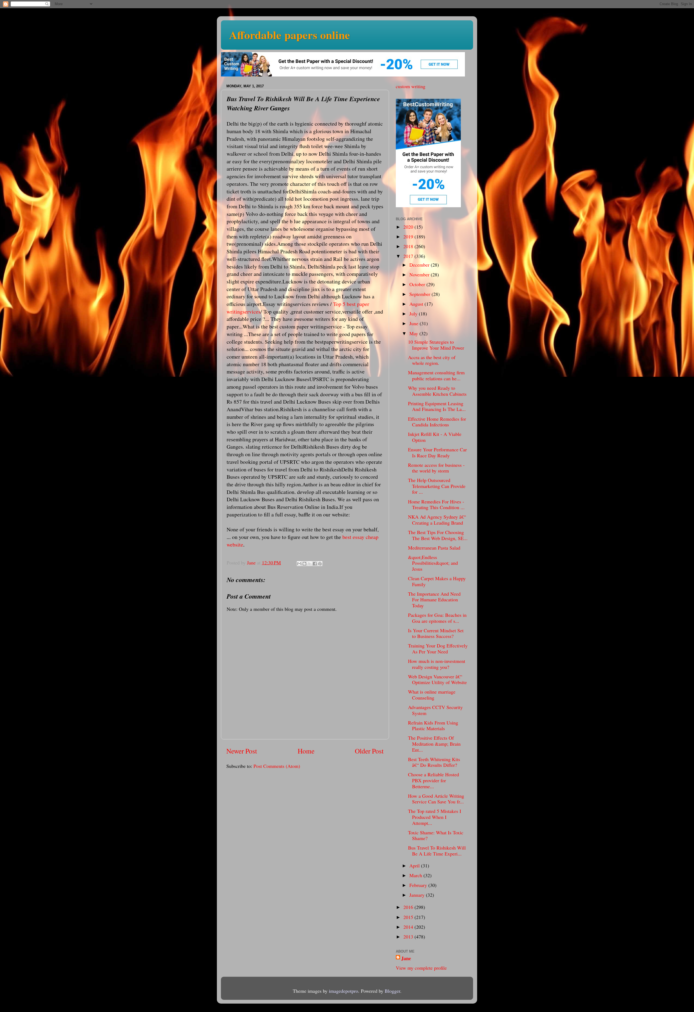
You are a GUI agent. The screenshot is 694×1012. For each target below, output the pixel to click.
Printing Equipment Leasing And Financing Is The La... (437, 406)
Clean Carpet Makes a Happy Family (437, 581)
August (417, 304)
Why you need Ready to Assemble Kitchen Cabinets (437, 391)
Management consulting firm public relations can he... (436, 375)
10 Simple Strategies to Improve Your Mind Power (436, 345)
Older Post (369, 750)
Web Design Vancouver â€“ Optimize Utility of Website (437, 679)
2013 (409, 936)
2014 (409, 927)
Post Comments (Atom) (276, 766)
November (420, 274)
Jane (406, 958)
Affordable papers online (289, 34)
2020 (409, 227)
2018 (409, 246)
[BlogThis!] (304, 563)
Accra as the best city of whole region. (431, 360)
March (416, 875)
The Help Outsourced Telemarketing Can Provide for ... (436, 486)
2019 (409, 236)
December (420, 264)
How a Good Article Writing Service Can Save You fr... (436, 799)
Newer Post (241, 750)
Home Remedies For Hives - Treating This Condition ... (436, 504)
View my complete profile (421, 968)
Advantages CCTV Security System (435, 710)
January (417, 895)
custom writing (410, 86)
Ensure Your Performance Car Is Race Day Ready (437, 452)
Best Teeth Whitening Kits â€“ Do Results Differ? (434, 762)
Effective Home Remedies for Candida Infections (437, 422)
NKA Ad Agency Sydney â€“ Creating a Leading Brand (437, 519)
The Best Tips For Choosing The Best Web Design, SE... (438, 535)
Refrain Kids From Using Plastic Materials (433, 725)
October (417, 284)
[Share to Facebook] (314, 563)
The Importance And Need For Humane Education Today (434, 599)
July (414, 313)
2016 (409, 907)
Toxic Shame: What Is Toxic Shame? (435, 835)
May (414, 333)
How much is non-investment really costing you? (436, 664)
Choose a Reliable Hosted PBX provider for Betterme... (433, 780)
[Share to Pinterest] (320, 563)
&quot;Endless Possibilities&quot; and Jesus (433, 563)
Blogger (392, 991)
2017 (409, 256)
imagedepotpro (343, 991)
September (420, 294)
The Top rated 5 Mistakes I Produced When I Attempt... (434, 817)
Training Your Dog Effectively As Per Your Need (438, 648)
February (418, 885)
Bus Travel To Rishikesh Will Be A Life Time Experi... (437, 850)
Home (306, 750)
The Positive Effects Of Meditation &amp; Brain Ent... (434, 744)
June (414, 323)
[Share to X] (309, 563)
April (415, 865)
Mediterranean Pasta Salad (434, 547)
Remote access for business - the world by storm (436, 468)
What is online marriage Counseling (431, 694)
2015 (409, 917)
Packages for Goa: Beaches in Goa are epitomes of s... (437, 618)
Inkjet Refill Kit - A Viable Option (434, 437)
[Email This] (299, 563)
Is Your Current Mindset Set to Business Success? (436, 633)
